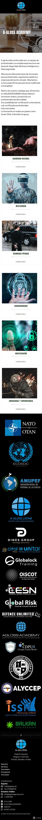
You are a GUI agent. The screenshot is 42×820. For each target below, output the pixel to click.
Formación (5, 775)
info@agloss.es (10, 786)
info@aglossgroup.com (14, 794)
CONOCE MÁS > (21, 167)
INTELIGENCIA (21, 206)
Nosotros (4, 764)
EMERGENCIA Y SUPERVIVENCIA (21, 400)
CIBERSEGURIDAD (21, 306)
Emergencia (5, 772)
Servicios (4, 767)
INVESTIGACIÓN (21, 353)
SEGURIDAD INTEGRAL (21, 158)
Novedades (5, 769)
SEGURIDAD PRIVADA (21, 253)
